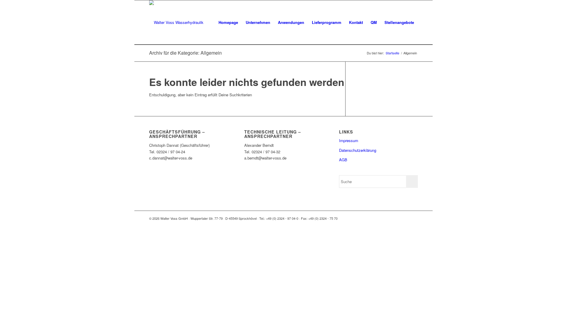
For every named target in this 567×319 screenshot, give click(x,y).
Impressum (348, 140)
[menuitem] (228, 22)
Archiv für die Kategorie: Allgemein (185, 52)
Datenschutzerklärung (357, 150)
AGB (343, 159)
